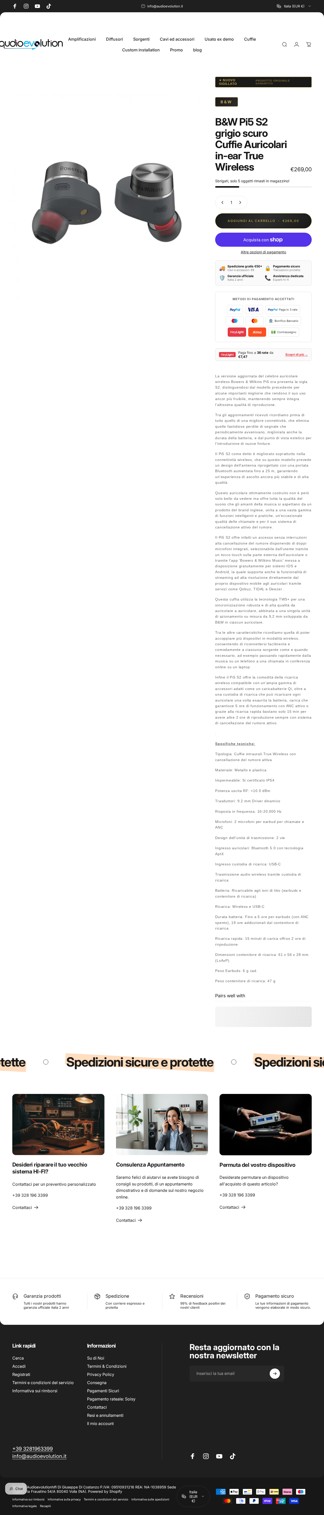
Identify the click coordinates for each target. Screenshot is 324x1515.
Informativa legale (24, 1506)
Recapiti (45, 1506)
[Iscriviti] (275, 1374)
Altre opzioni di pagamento (263, 252)
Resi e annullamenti (105, 1415)
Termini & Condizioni (107, 1366)
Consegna (97, 1382)
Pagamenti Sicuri (103, 1390)
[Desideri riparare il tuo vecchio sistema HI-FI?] (58, 1124)
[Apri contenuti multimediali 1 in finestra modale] (106, 198)
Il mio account (100, 1423)
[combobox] (294, 6)
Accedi (19, 1366)
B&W (227, 101)
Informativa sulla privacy (64, 1499)
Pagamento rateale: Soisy (111, 1398)
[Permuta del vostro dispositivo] (266, 1124)
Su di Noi (95, 1358)
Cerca (18, 1358)
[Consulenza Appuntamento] (162, 1124)
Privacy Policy (100, 1374)
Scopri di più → (296, 354)
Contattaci (97, 1407)
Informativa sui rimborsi (34, 1390)
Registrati (21, 1374)
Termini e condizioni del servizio (43, 1382)
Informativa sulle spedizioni (150, 1499)
